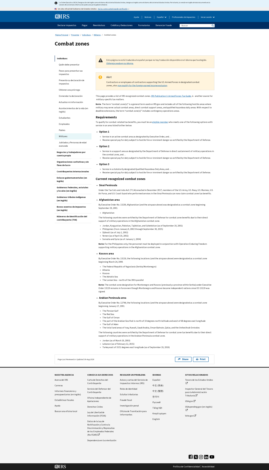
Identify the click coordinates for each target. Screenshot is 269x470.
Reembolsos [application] (99, 25)
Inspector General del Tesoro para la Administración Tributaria (199, 392)
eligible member (160, 122)
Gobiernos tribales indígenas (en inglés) (71, 199)
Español (160, 17)
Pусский (156, 402)
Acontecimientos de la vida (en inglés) (73, 110)
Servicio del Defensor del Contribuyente (99, 390)
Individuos (86, 35)
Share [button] (185, 359)
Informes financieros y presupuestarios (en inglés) (68, 393)
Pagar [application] (84, 25)
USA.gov (189, 401)
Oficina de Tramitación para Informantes (133, 413)
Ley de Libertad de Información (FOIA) (96, 414)
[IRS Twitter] (196, 456)
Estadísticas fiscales (64, 400)
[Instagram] (201, 456)
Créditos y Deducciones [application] (122, 25)
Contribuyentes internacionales (73, 171)
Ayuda (136, 17)
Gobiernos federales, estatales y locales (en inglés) (72, 189)
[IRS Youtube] (211, 456)
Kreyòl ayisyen (159, 413)
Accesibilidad (208, 466)
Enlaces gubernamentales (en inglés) (72, 179)
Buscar (212, 25)
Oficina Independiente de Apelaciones (99, 399)
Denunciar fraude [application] (164, 25)
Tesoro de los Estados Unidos (199, 379)
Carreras (59, 385)
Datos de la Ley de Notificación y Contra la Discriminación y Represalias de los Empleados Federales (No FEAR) (101, 428)
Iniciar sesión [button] (206, 17)
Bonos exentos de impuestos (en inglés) (71, 208)
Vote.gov (189, 415)
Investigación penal (129, 405)
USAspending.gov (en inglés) (198, 406)
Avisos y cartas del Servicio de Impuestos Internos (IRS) (134, 381)
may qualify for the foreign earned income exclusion (142, 85)
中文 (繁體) (157, 391)
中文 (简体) (157, 385)
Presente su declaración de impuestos (71, 82)
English (156, 419)
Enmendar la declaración (71, 96)
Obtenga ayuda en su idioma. (120, 63)
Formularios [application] (144, 25)
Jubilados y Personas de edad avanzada (72, 144)
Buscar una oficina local (66, 411)
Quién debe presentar (69, 64)
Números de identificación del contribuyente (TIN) (72, 218)
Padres (62, 130)
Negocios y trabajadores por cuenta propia (71, 154)
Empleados (64, 124)
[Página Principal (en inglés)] (62, 15)
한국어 (155, 396)
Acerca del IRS (61, 379)
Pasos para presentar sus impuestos (71, 72)
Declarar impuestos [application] (66, 25)
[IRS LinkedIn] (206, 456)
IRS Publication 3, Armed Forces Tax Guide (171, 96)
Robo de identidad (128, 388)
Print (203, 359)
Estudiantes (64, 117)
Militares (97, 35)
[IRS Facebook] (191, 456)
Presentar (75, 35)
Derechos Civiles (95, 406)
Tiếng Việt (157, 407)
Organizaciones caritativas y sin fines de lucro (73, 163)
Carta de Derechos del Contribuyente (97, 381)
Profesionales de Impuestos (183, 17)
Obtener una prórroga (69, 89)
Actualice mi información (71, 102)
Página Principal (61, 35)
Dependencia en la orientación (101, 440)
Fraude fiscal (126, 400)
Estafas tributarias (129, 394)
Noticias (148, 17)
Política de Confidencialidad (186, 466)
